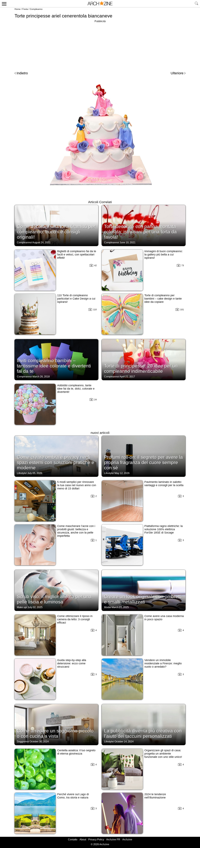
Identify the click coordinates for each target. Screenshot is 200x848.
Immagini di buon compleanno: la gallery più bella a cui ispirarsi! (163, 254)
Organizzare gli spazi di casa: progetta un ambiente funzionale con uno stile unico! (163, 753)
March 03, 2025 (120, 607)
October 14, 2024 (124, 741)
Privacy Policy (96, 839)
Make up (21, 607)
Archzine (127, 839)
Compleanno (36, 9)
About (83, 839)
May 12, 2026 (122, 473)
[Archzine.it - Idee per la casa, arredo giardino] (100, 3)
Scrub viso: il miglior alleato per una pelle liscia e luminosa (54, 599)
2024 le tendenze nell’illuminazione (155, 796)
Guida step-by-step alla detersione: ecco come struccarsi (71, 663)
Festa (25, 9)
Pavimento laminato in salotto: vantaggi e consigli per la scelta (163, 483)
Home (17, 9)
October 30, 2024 (39, 741)
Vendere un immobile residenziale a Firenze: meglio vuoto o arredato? (163, 663)
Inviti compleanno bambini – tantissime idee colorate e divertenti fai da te (54, 366)
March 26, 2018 (41, 376)
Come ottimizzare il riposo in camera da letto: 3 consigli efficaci (74, 619)
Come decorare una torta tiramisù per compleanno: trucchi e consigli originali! (56, 232)
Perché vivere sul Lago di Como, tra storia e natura (73, 796)
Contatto (72, 839)
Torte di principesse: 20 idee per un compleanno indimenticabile (141, 368)
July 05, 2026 (34, 473)
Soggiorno (22, 741)
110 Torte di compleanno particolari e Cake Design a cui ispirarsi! (76, 298)
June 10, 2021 (127, 242)
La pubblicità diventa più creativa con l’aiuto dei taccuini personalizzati (143, 733)
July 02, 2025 (35, 607)
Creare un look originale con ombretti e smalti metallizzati (143, 599)
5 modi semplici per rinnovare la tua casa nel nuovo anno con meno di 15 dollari (76, 485)
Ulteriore (177, 73)
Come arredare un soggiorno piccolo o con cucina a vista (55, 733)
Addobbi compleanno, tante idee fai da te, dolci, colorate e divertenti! (76, 388)
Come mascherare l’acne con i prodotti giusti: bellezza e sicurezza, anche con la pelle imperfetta (76, 530)
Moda (107, 607)
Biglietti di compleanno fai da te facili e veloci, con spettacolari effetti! (76, 254)
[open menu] (3, 3)
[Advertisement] (100, 45)
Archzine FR (113, 839)
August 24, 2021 (41, 242)
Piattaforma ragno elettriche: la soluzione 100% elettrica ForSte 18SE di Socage (163, 529)
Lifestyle (21, 473)
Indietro (22, 73)
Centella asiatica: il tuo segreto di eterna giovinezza (76, 752)
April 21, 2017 (127, 376)
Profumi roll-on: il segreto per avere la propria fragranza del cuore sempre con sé (143, 462)
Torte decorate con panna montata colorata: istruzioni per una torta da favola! (140, 232)
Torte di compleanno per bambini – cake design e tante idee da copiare (163, 298)
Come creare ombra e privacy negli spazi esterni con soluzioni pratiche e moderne (55, 462)
